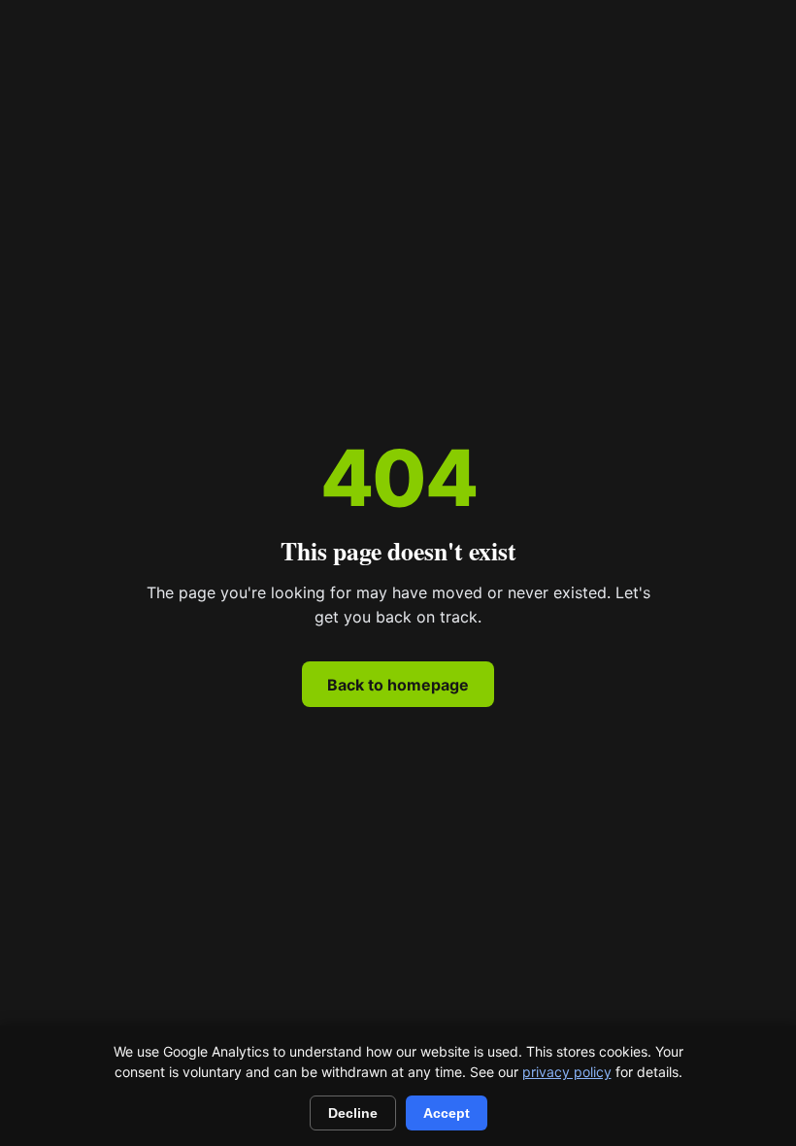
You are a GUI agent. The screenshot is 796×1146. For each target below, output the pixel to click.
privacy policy (567, 1071)
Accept (446, 1113)
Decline (353, 1113)
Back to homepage (398, 684)
